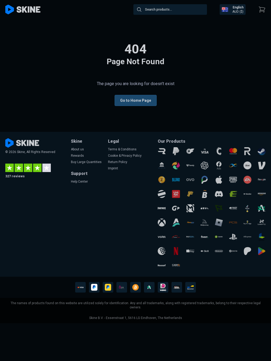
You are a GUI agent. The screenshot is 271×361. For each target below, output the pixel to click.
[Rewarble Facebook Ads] (219, 165)
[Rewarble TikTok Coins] (247, 208)
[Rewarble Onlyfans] (190, 151)
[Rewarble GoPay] (176, 208)
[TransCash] (176, 237)
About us (77, 149)
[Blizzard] (176, 180)
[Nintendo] (219, 251)
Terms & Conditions (122, 149)
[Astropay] (176, 222)
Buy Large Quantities (86, 162)
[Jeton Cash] (162, 194)
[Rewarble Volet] (162, 237)
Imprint (113, 168)
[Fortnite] (162, 208)
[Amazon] (262, 194)
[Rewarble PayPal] (176, 151)
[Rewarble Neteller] (247, 194)
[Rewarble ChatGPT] (205, 165)
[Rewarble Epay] (233, 194)
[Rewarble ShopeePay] (190, 251)
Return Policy (117, 162)
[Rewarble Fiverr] (205, 237)
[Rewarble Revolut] (247, 151)
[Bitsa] (205, 194)
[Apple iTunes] (219, 180)
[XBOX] (162, 222)
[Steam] (262, 151)
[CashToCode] (219, 151)
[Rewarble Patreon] (247, 251)
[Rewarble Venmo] (262, 165)
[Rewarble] (162, 151)
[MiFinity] (233, 165)
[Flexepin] (262, 180)
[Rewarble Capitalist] (219, 237)
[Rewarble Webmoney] (162, 251)
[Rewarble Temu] (205, 208)
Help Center (79, 181)
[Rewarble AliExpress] (247, 237)
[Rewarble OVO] (190, 180)
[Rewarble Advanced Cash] (262, 208)
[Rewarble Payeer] (190, 237)
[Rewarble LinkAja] (176, 194)
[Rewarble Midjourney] (205, 222)
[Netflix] (176, 251)
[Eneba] (176, 165)
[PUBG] (233, 180)
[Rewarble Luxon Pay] (262, 222)
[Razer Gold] (162, 180)
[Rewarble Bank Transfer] (162, 165)
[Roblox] (219, 222)
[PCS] (233, 222)
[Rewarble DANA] (233, 251)
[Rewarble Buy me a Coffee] (247, 222)
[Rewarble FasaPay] (190, 222)
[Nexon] (262, 237)
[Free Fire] (190, 194)
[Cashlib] (176, 265)
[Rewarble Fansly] (190, 165)
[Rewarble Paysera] (205, 180)
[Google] (262, 251)
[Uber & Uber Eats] (247, 165)
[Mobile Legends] (190, 208)
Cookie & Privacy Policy (125, 156)
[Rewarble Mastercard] (233, 151)
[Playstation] (233, 237)
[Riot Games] (233, 208)
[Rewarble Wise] (219, 208)
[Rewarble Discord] (219, 194)
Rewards (77, 156)
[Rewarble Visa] (205, 151)
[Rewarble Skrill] (205, 251)
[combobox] (170, 9)
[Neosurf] (162, 265)
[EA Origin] (247, 180)
